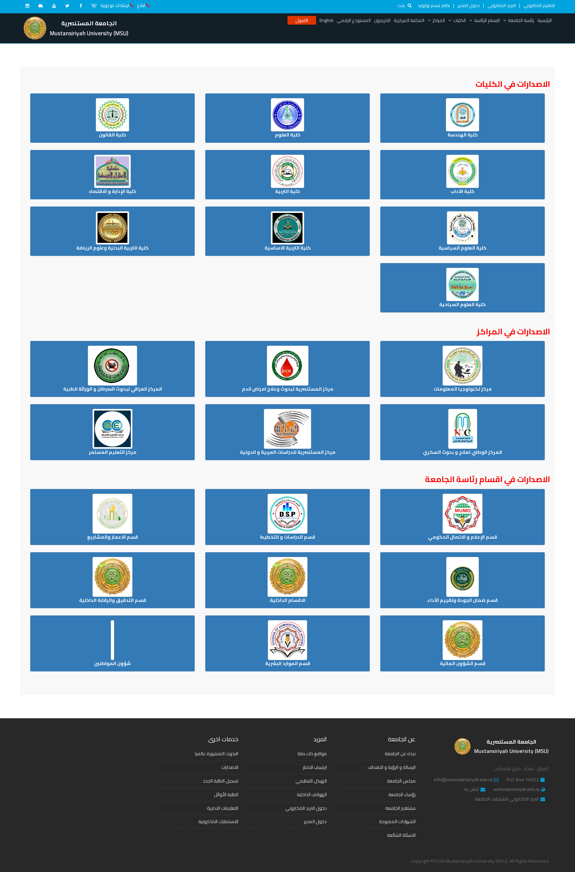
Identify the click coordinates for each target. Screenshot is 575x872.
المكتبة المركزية (409, 20)
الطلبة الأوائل (226, 794)
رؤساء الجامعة (402, 794)
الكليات (459, 20)
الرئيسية (544, 20)
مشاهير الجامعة (400, 808)
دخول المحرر (469, 5)
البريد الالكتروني (501, 5)
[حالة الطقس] (41, 6)
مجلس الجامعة (401, 781)
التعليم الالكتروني (539, 5)
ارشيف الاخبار (315, 767)
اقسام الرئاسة (487, 20)
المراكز (439, 20)
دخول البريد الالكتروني (306, 808)
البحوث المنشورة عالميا (216, 753)
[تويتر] (67, 6)
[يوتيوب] (54, 6)
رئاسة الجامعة (521, 20)
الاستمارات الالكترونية (218, 821)
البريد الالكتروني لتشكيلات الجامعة (507, 799)
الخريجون (382, 20)
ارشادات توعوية (114, 5)
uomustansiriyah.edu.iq (516, 789)
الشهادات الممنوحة (397, 821)
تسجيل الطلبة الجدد (220, 781)
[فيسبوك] (81, 6)
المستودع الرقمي (354, 20)
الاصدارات (229, 767)
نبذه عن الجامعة (400, 753)
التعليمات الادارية (222, 808)
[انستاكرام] (27, 6)
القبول (301, 20)
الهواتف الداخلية (312, 794)
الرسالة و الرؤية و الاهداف (392, 767)
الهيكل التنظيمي (311, 781)
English (326, 20)
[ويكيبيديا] (94, 6)
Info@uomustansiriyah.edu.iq (463, 780)
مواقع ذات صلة (312, 753)
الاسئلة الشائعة (401, 835)
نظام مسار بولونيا (434, 5)
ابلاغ (141, 5)
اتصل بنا (472, 789)
